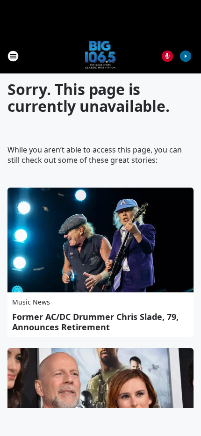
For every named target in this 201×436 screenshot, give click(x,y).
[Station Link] (100, 56)
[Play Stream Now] (185, 56)
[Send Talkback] (167, 56)
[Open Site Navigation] (13, 56)
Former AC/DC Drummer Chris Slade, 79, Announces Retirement (95, 322)
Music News (31, 302)
